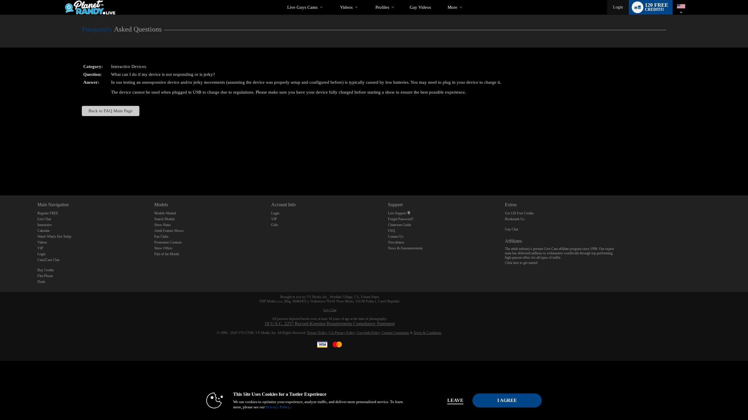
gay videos (420, 7)
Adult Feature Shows (169, 231)
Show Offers (163, 248)
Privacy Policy (317, 333)
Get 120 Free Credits (519, 213)
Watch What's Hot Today (54, 237)
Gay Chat (511, 229)
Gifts (274, 225)
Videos (346, 7)
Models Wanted (165, 213)
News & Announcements (405, 248)
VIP (40, 248)
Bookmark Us (514, 219)
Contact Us (396, 237)
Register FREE (47, 213)
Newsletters (396, 242)
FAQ (391, 231)
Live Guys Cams (302, 7)
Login (618, 7)
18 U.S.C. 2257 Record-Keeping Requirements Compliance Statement (329, 323)
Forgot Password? (400, 219)
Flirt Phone (45, 276)
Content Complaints (395, 333)
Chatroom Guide (399, 225)
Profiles (382, 7)
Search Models (164, 219)
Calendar (43, 231)
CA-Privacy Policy (342, 333)
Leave (455, 400)
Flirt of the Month (166, 254)
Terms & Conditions (427, 333)
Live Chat (44, 219)
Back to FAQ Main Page (111, 110)
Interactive (44, 225)
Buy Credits (45, 270)
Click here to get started (521, 263)
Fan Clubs (161, 237)
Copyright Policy (368, 333)
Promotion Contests (168, 242)
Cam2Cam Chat (48, 260)
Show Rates (162, 225)
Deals (41, 282)
